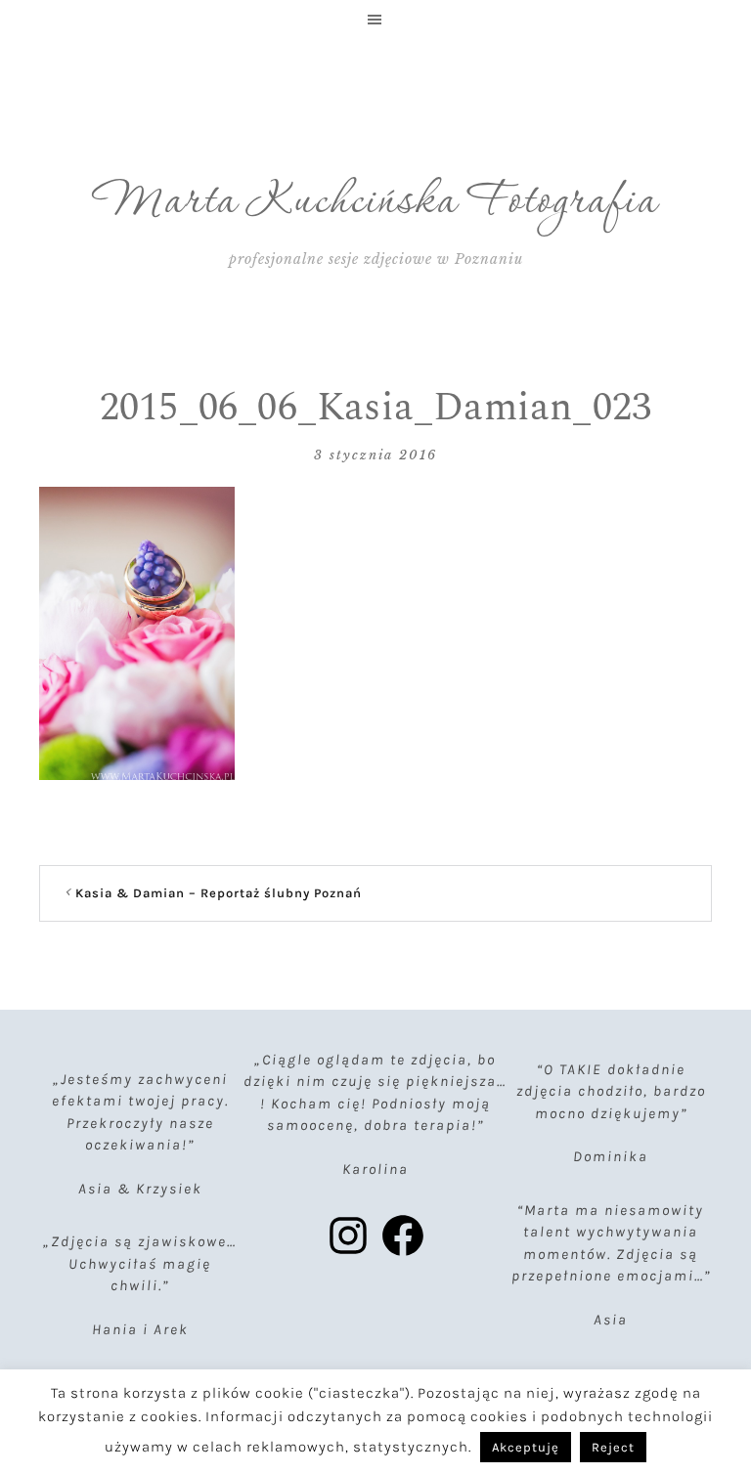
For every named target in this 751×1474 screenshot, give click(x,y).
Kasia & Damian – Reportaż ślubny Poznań (218, 893)
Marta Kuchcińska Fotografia (376, 202)
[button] (375, 19)
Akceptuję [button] (525, 1447)
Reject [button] (613, 1447)
